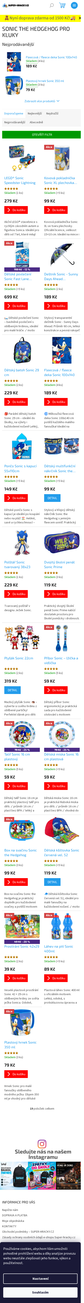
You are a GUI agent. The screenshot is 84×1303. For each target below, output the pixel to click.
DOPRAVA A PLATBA (14, 1215)
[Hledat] (51, 5)
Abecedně (36, 122)
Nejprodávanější (14, 122)
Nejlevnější (35, 113)
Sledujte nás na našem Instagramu (43, 1154)
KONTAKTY (9, 1226)
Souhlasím (40, 1292)
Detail (52, 498)
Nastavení (40, 1278)
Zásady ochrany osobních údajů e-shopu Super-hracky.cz (38, 1237)
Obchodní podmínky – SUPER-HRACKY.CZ (28, 1232)
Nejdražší (52, 113)
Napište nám (10, 1210)
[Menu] (74, 5)
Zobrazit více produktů (40, 101)
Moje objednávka (13, 1221)
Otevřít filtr (42, 134)
